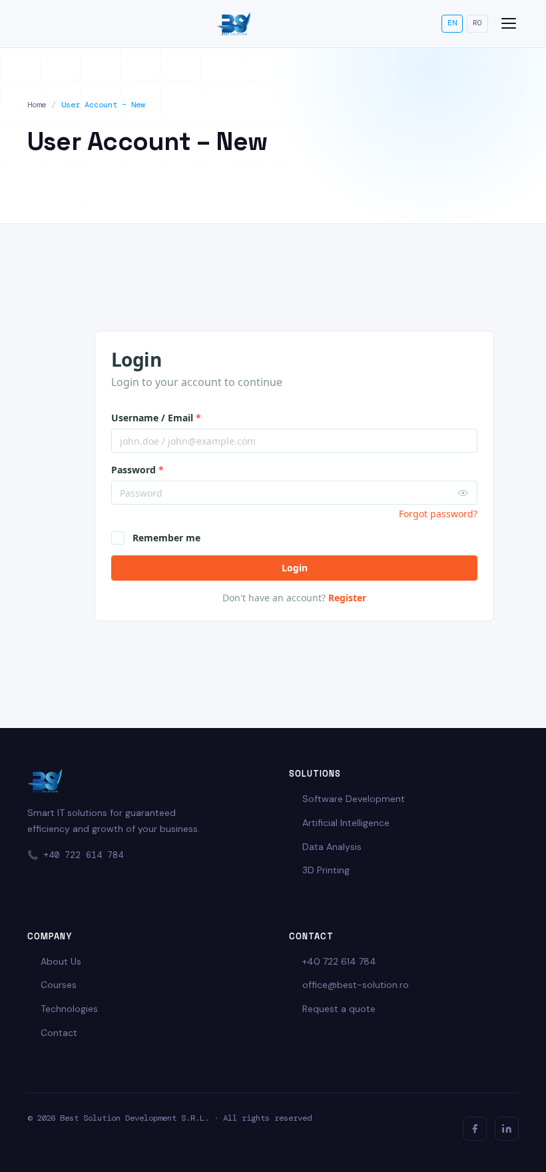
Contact (59, 1033)
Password (137, 469)
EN (452, 23)
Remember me (166, 537)
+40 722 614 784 (83, 855)
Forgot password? (438, 513)
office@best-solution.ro (355, 985)
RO (477, 23)
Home (36, 104)
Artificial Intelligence (346, 823)
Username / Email (156, 417)
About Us (61, 961)
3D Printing (326, 870)
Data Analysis (332, 847)
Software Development (353, 799)
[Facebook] (475, 1129)
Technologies (69, 1009)
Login (295, 567)
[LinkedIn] (507, 1129)
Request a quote (339, 1009)
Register (347, 597)
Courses (59, 985)
